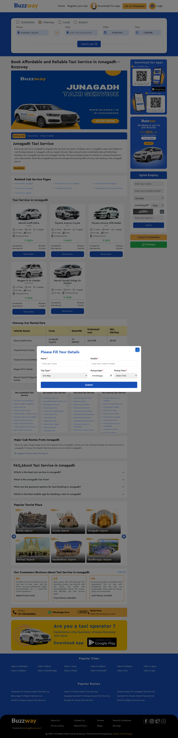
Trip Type (46, 371)
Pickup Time (120, 371)
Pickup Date (97, 371)
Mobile (95, 359)
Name (44, 359)
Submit (89, 384)
